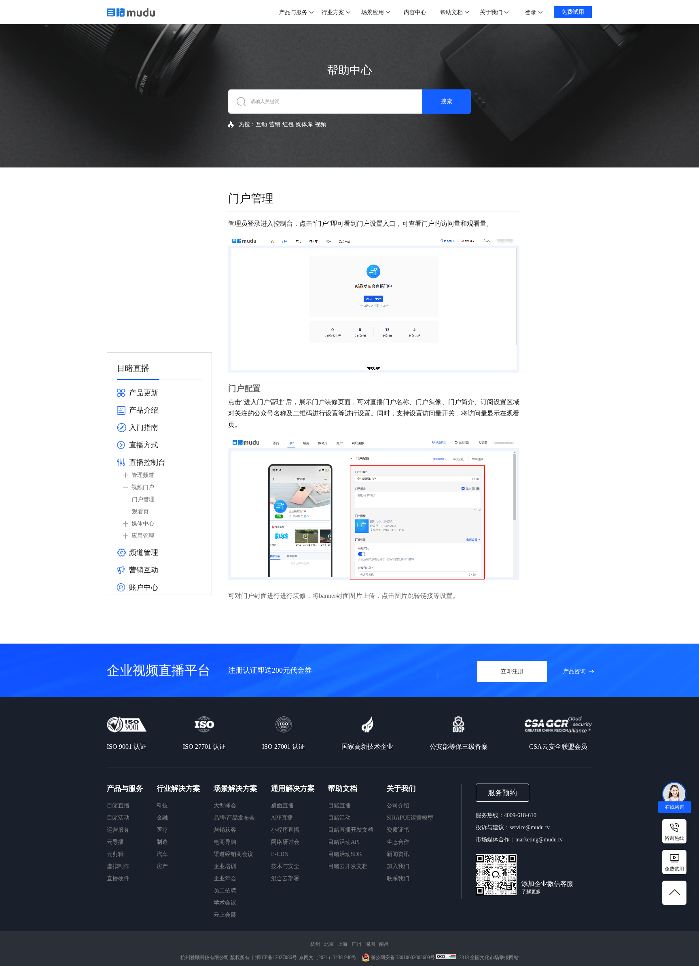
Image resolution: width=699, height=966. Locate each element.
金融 (162, 818)
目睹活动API (344, 842)
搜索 (446, 101)
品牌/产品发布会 (234, 818)
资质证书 (398, 830)
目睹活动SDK (345, 854)
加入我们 (398, 866)
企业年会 (225, 878)
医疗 (162, 830)
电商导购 (225, 842)
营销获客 (225, 830)
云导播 (115, 842)
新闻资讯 (398, 854)
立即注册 (512, 671)
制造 (162, 842)
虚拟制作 (118, 866)
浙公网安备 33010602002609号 (403, 957)
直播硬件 (118, 878)
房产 (162, 866)
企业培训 (225, 866)
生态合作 (398, 842)
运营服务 (118, 830)
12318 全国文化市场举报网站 (488, 957)
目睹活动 (118, 818)
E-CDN (279, 854)
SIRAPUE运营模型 (410, 818)
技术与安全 (285, 866)
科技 (162, 806)
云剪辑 (115, 854)
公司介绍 (398, 806)
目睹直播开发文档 (350, 830)
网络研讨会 (285, 842)
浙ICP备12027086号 (276, 957)
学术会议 (225, 903)
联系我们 (398, 878)
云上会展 (225, 915)
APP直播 (282, 818)
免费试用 (572, 12)
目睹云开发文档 (348, 866)
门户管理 (143, 499)
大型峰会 (225, 806)
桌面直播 (282, 806)
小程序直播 (285, 830)
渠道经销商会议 (233, 854)
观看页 (140, 511)
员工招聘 (225, 891)
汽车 (162, 854)
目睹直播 (118, 806)
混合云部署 (285, 878)
